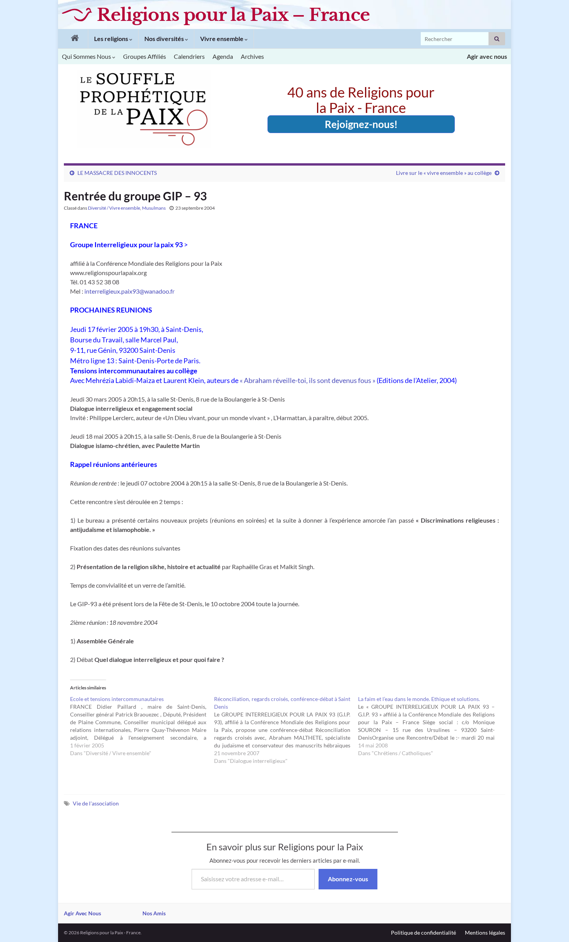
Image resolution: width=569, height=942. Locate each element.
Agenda (223, 56)
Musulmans (154, 208)
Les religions (111, 38)
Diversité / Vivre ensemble (114, 208)
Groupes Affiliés (144, 56)
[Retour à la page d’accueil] (73, 38)
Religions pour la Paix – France (233, 15)
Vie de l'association (96, 803)
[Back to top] (551, 924)
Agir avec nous (487, 56)
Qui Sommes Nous (87, 56)
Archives (252, 56)
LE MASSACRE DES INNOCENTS (117, 172)
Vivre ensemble (222, 38)
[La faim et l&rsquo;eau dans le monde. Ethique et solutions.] (430, 726)
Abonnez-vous (348, 878)
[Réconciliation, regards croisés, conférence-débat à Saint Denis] (286, 730)
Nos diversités (164, 38)
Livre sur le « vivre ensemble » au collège (444, 172)
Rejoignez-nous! (361, 124)
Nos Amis (154, 913)
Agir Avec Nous (82, 913)
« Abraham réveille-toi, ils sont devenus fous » (307, 380)
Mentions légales (485, 932)
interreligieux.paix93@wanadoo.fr (129, 291)
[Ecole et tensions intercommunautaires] (142, 726)
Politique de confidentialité (423, 932)
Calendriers (189, 56)
